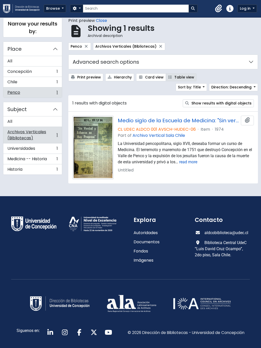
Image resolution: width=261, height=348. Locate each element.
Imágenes (143, 260)
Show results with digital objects (221, 103)
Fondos (141, 251)
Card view (154, 77)
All (9, 61)
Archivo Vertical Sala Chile (159, 135)
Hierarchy (122, 77)
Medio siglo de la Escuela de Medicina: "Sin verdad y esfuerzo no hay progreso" (178, 120)
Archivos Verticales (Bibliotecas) (32, 135)
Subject (17, 109)
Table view (183, 77)
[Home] (23, 8)
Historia (32, 170)
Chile (32, 83)
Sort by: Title (190, 87)
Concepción (32, 73)
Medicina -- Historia (32, 160)
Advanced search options (106, 61)
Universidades (32, 149)
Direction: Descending (232, 87)
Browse (53, 8)
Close (101, 20)
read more (188, 161)
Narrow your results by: (32, 27)
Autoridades (146, 233)
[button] (218, 8)
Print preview (88, 77)
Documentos (147, 242)
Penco (32, 93)
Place (14, 48)
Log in (246, 8)
